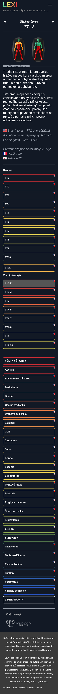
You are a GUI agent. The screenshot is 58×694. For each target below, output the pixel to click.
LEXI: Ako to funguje (17, 66)
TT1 (7, 177)
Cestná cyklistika (15, 405)
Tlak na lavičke (13, 564)
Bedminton (11, 387)
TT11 (8, 268)
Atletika (9, 369)
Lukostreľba (12, 475)
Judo (8, 449)
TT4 (7, 204)
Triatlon (9, 573)
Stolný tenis (29, 21)
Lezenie (9, 467)
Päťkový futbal (13, 484)
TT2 (7, 186)
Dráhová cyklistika (16, 414)
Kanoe (9, 458)
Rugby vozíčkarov (15, 502)
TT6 (7, 222)
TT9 (7, 248)
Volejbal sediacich (15, 590)
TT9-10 (9, 345)
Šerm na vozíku (14, 511)
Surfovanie (11, 537)
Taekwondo (12, 546)
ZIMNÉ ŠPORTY (14, 599)
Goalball (10, 422)
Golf (7, 431)
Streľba (9, 529)
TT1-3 (8, 292)
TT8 (7, 239)
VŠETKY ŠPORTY (15, 361)
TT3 (7, 195)
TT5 (7, 213)
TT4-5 (8, 309)
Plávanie (10, 493)
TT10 (8, 257)
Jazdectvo (11, 440)
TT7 (7, 230)
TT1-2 (8, 283)
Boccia (9, 396)
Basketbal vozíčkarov (17, 378)
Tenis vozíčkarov (15, 555)
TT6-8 (8, 327)
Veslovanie (11, 582)
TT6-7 (8, 318)
